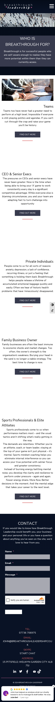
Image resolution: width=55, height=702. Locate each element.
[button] (53, 686)
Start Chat (27, 653)
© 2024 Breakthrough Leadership (27, 682)
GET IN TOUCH (13, 612)
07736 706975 (27, 632)
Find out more (28, 213)
